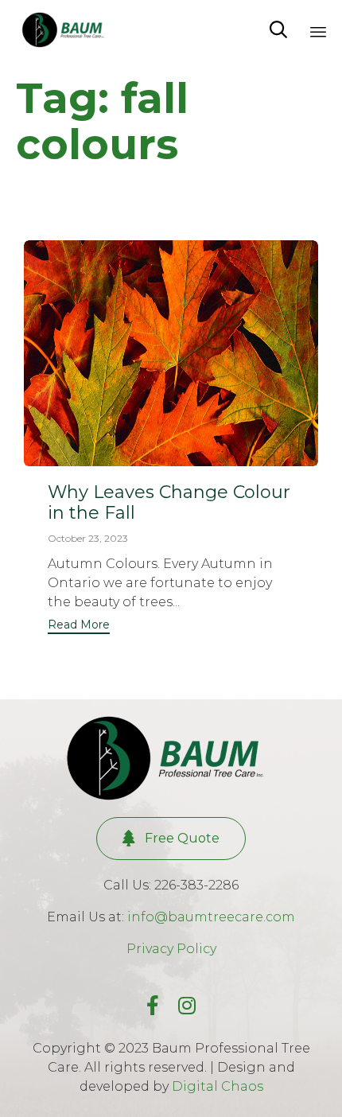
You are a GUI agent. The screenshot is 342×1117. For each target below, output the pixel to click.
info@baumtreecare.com (211, 916)
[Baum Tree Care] (65, 30)
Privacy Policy (171, 948)
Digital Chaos (217, 1086)
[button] (79, 626)
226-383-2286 (196, 885)
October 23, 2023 (88, 538)
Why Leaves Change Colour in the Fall (169, 502)
